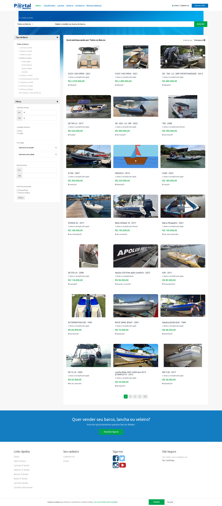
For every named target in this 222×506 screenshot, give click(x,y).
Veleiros (70, 6)
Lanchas (60, 6)
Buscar (200, 24)
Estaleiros (80, 6)
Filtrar (20, 198)
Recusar (170, 502)
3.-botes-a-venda (27, 18)
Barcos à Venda (21, 474)
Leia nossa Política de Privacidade (105, 502)
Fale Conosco (20, 461)
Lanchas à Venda (21, 465)
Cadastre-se (184, 5)
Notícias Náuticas (94, 6)
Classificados (49, 6)
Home (16, 18)
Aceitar (156, 502)
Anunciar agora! (111, 432)
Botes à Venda (20, 478)
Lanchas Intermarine (23, 487)
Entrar (176, 5)
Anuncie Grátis (200, 5)
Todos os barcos (23, 44)
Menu (38, 6)
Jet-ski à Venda (21, 483)
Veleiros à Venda (21, 470)
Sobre (16, 456)
